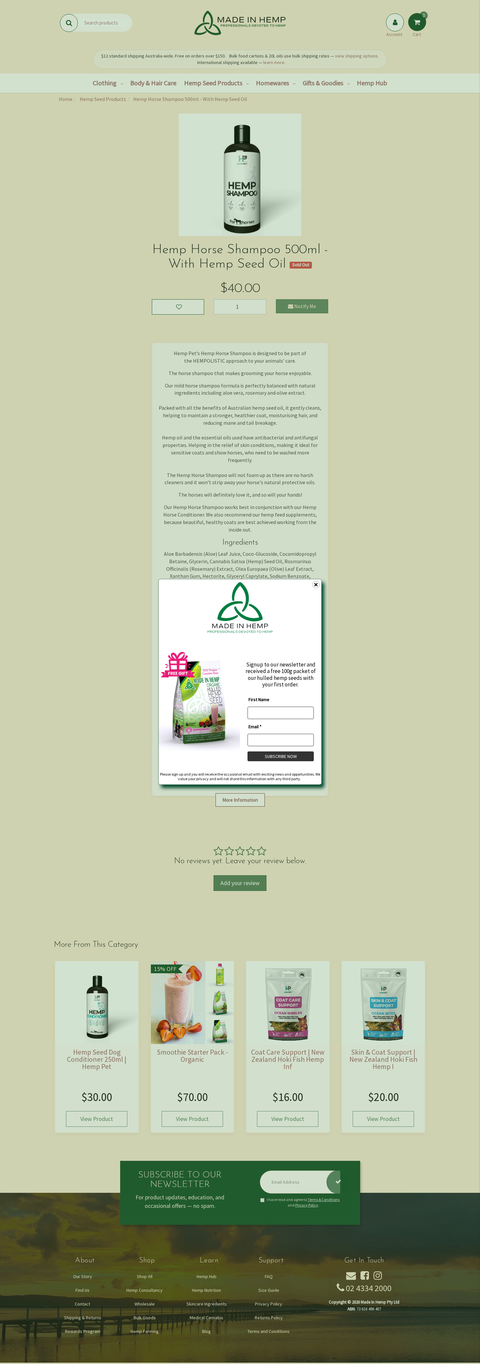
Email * (255, 727)
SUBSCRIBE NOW (281, 756)
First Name (258, 699)
